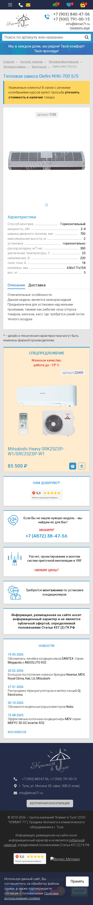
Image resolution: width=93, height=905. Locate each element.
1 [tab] (46, 205)
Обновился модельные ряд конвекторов (41, 706)
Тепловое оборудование (64, 61)
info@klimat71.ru (78, 24)
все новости (17, 731)
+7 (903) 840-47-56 (71, 14)
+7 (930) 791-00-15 (71, 19)
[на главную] (18, 20)
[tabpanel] (46, 161)
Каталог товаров (31, 61)
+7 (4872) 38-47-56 (46, 536)
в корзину (72, 466)
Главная (8, 61)
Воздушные (39, 66)
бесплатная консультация (50, 803)
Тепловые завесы (14, 66)
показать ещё (80, 28)
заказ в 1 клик (81, 466)
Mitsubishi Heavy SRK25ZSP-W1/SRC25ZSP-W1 (36, 451)
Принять (77, 881)
